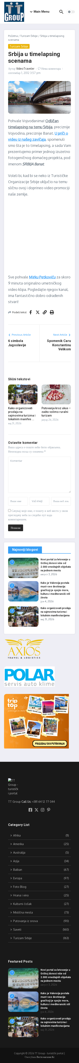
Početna (13, 35)
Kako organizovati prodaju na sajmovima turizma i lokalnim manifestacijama (56, 612)
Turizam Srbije (29, 35)
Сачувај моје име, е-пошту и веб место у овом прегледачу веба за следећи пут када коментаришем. (38, 515)
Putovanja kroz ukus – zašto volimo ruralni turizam (56, 412)
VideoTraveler (25, 68)
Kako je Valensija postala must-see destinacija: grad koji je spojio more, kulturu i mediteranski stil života (55, 590)
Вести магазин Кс (45, 1057)
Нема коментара (51, 68)
